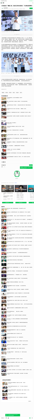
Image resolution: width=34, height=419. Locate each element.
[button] (3, 418)
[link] (6, 418)
